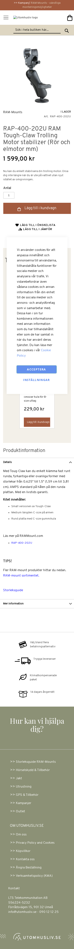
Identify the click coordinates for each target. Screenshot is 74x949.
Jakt (19, 778)
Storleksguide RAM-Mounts (36, 762)
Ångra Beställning (29, 867)
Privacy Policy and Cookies (35, 843)
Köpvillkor (23, 851)
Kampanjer (23, 803)
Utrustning (23, 786)
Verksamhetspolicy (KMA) (34, 876)
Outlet (20, 811)
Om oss (21, 834)
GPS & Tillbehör (27, 795)
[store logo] (23, 19)
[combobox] (37, 30)
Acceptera (36, 369)
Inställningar (36, 380)
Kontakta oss (25, 859)
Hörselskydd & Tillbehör (33, 770)
